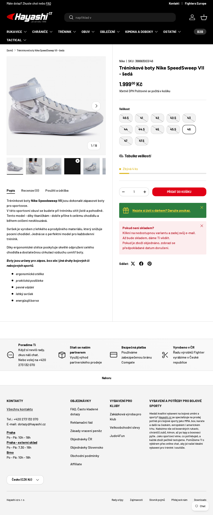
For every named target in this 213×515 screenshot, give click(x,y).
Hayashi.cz (165, 417)
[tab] (11, 190)
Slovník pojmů (157, 499)
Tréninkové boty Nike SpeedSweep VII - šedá (40, 50)
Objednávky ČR (81, 439)
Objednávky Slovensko (86, 447)
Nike (122, 61)
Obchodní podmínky (84, 456)
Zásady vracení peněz (86, 431)
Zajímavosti (136, 499)
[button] (203, 17)
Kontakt (174, 3)
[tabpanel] (56, 250)
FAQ (48, 3)
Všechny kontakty (20, 409)
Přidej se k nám (179, 499)
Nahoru (106, 378)
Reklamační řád (81, 422)
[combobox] (120, 17)
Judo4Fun (117, 436)
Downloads (200, 499)
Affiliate (76, 464)
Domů (10, 50)
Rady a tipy (117, 499)
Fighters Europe (195, 3)
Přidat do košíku (179, 192)
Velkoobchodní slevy (125, 427)
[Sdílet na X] (133, 263)
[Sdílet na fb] (141, 263)
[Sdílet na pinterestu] (149, 263)
